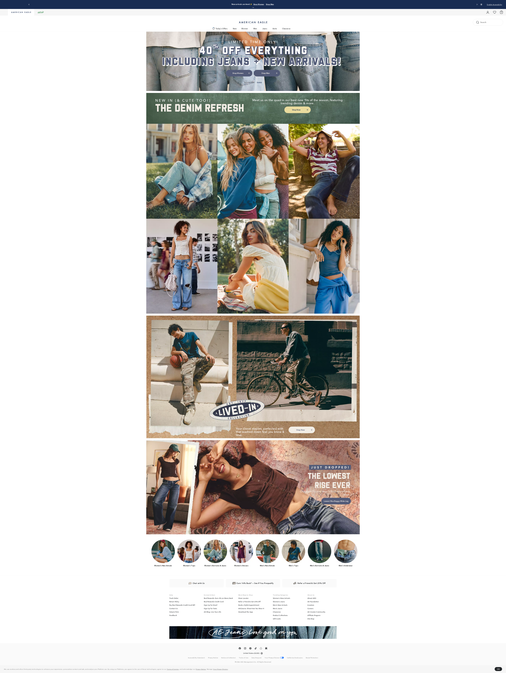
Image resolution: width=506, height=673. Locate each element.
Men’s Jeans (277, 608)
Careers (310, 608)
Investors (310, 605)
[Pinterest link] (250, 649)
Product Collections (280, 615)
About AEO (311, 598)
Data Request (257, 658)
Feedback (173, 615)
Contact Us (173, 608)
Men (255, 28)
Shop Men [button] (265, 73)
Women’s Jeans (279, 601)
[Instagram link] (245, 649)
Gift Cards (277, 618)
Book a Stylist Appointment (248, 605)
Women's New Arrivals (281, 598)
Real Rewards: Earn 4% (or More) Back (218, 598)
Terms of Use (243, 658)
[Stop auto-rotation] (481, 4)
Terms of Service (173, 669)
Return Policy (174, 601)
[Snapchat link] (261, 649)
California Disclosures (295, 658)
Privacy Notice (201, 669)
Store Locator (243, 598)
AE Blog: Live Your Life (212, 612)
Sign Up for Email (210, 605)
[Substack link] (266, 649)
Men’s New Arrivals (280, 605)
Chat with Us (199, 583)
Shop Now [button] (296, 109)
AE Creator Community (316, 612)
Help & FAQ (174, 612)
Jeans (264, 28)
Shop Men (270, 4)
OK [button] (498, 669)
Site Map (310, 618)
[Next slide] (477, 4)
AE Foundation (313, 601)
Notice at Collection (228, 658)
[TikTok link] (256, 649)
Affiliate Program (313, 615)
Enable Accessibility (494, 4)
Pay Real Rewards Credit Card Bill (182, 605)
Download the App (245, 612)
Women (244, 28)
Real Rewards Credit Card (214, 601)
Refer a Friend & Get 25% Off (249, 601)
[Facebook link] (240, 649)
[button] (252, 7)
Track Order (173, 598)
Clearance (286, 28)
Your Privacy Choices (220, 669)
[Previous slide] (29, 4)
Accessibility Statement (196, 658)
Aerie (275, 28)
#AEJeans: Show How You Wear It (251, 608)
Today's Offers (221, 28)
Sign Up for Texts (210, 608)
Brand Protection (312, 658)
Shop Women (258, 4)
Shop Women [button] (237, 73)
